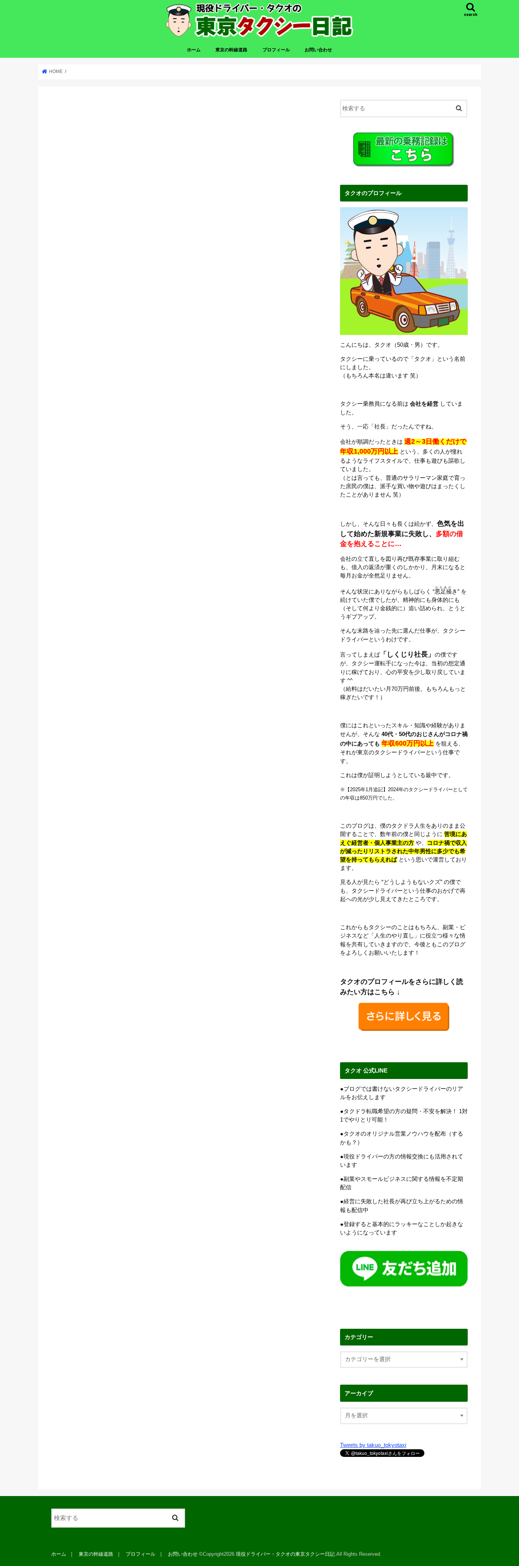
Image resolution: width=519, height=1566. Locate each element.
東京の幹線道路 (231, 49)
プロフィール (276, 49)
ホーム (194, 49)
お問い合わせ (318, 49)
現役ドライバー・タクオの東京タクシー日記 (285, 1554)
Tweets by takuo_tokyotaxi (373, 1445)
